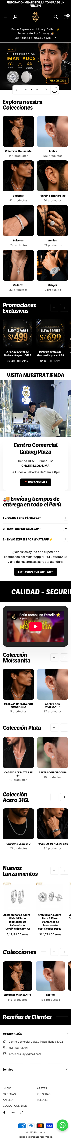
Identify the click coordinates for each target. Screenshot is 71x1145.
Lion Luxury (39, 1132)
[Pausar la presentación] (54, 90)
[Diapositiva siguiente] (46, 90)
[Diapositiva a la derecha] (64, 308)
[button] (5, 17)
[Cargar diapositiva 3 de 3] (37, 90)
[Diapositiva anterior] (16, 90)
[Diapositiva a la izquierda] (54, 308)
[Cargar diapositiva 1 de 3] (26, 90)
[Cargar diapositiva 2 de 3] (31, 90)
